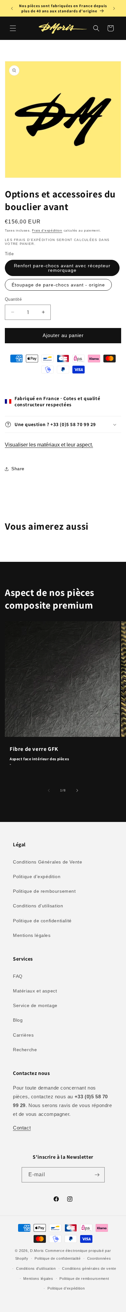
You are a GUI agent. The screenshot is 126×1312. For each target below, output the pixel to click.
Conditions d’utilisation (36, 1268)
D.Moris (37, 1251)
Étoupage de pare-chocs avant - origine (58, 284)
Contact (22, 1127)
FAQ (18, 976)
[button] (13, 28)
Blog (18, 1020)
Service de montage (35, 1005)
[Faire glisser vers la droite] (77, 790)
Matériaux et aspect (35, 990)
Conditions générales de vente (89, 1268)
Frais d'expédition (47, 230)
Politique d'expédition (36, 876)
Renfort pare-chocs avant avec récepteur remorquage (62, 268)
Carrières (23, 1035)
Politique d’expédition (66, 1288)
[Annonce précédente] (12, 8)
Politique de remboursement (44, 891)
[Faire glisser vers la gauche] (49, 790)
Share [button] (18, 468)
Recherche (25, 1049)
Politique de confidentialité (42, 920)
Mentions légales (32, 935)
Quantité (13, 299)
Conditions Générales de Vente (47, 861)
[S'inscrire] (97, 1174)
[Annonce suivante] (114, 8)
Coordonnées (99, 1258)
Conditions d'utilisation (38, 905)
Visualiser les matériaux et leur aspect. (49, 445)
